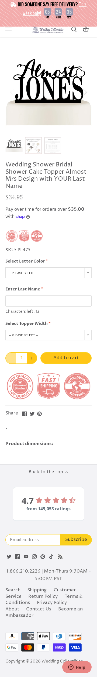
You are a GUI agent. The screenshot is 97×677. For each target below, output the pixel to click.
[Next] (85, 92)
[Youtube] (26, 557)
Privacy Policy (52, 602)
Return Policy (43, 596)
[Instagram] (34, 557)
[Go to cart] (85, 29)
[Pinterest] (42, 557)
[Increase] (32, 358)
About (12, 609)
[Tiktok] (51, 557)
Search (12, 590)
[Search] (74, 29)
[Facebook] (17, 557)
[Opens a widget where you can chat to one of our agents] (77, 667)
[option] (48, 92)
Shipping (37, 590)
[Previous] (12, 92)
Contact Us (38, 609)
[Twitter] (9, 557)
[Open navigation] (8, 29)
